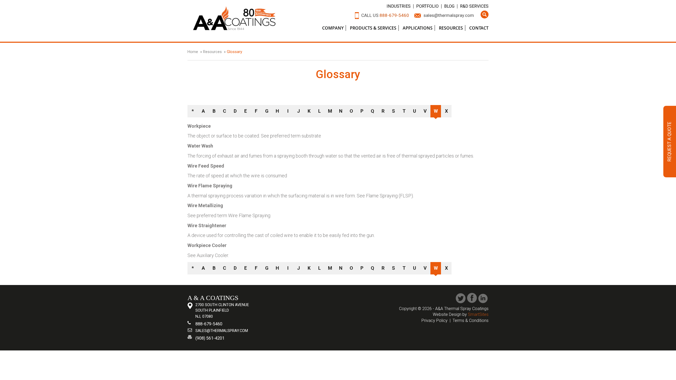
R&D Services (474, 6)
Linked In (483, 298)
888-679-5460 (394, 15)
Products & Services (373, 28)
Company (333, 28)
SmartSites (478, 314)
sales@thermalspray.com (449, 15)
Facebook (472, 298)
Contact (479, 28)
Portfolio (427, 6)
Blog (449, 6)
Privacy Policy (434, 320)
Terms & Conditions (471, 320)
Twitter (461, 298)
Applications (418, 28)
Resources (451, 28)
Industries (399, 6)
